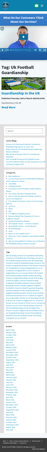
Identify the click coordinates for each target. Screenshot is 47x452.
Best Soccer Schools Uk (21, 273)
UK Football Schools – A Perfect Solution (24, 224)
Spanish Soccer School (14, 305)
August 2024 (10, 362)
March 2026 (10, 330)
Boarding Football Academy (24, 275)
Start (4, 441)
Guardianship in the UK (21, 93)
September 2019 (12, 425)
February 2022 (11, 387)
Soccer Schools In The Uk (21, 303)
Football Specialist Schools (22, 293)
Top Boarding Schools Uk (33, 305)
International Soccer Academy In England (27, 295)
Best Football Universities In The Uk (21, 265)
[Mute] (35, 50)
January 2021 (11, 402)
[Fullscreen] (44, 50)
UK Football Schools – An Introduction (22, 226)
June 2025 (10, 340)
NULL (10, 211)
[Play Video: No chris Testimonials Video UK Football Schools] (23, 37)
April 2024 (9, 372)
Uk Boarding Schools (23, 313)
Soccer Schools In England (20, 300)
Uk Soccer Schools (19, 318)
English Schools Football (23, 280)
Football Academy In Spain (24, 283)
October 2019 (11, 422)
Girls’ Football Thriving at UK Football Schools (23, 159)
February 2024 (11, 377)
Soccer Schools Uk (38, 303)
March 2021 (10, 400)
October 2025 (11, 335)
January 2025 (11, 350)
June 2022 (10, 385)
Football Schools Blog (9, 443)
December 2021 (12, 390)
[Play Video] (2, 50)
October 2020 (11, 407)
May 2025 (9, 342)
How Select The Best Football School (22, 194)
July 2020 (9, 412)
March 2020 (10, 415)
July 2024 (9, 365)
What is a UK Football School (19, 233)
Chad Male (12, 184)
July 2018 (9, 430)
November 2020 (12, 405)
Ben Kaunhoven (14, 176)
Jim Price (12, 206)
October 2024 (11, 357)
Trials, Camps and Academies (19, 441)
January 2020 (11, 420)
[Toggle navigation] (41, 6)
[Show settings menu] (39, 50)
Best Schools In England (24, 268)
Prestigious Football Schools (19, 214)
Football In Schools (13, 288)
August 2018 (10, 427)
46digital (42, 449)
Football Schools (15, 186)
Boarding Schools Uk (28, 278)
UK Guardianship (15, 228)
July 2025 (9, 337)
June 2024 (10, 367)
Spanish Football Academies (19, 221)
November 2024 (12, 355)
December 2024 (12, 352)
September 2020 (12, 410)
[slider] (21, 50)
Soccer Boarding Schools (15, 298)
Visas (10, 231)
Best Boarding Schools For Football (19, 255)
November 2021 (12, 392)
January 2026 (11, 332)
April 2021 (9, 397)
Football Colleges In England (30, 285)
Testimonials (36, 441)
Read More (8, 107)
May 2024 (9, 370)
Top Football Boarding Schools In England (21, 308)
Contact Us (23, 443)
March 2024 (10, 375)
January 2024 (11, 380)
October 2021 (11, 395)
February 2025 (11, 347)
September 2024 (12, 360)
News (11, 209)
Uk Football (35, 313)
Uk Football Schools (25, 315)
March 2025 (10, 345)
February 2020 (11, 417)
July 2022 (9, 382)
